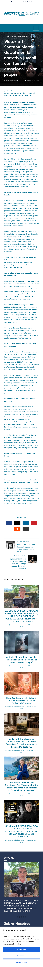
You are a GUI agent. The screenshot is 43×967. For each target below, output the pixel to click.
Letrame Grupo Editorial (27, 36)
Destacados (15, 36)
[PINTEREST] (34, 523)
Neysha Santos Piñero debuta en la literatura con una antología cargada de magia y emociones (17, 562)
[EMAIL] (26, 529)
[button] (17, 917)
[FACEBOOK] (9, 523)
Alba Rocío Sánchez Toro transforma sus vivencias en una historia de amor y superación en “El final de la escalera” (21, 786)
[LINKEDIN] (26, 523)
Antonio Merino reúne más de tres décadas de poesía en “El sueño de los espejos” (21, 660)
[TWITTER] (17, 523)
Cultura (7, 36)
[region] (21, 947)
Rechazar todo (21, 962)
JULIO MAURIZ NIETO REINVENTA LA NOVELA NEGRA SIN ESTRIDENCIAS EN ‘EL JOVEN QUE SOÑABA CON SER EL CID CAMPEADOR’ (21, 831)
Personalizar (21, 956)
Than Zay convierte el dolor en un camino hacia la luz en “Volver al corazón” (21, 701)
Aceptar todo (21, 950)
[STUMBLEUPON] (17, 529)
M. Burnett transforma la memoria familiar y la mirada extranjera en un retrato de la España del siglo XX (21, 742)
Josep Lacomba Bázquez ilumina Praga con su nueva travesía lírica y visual (26, 547)
